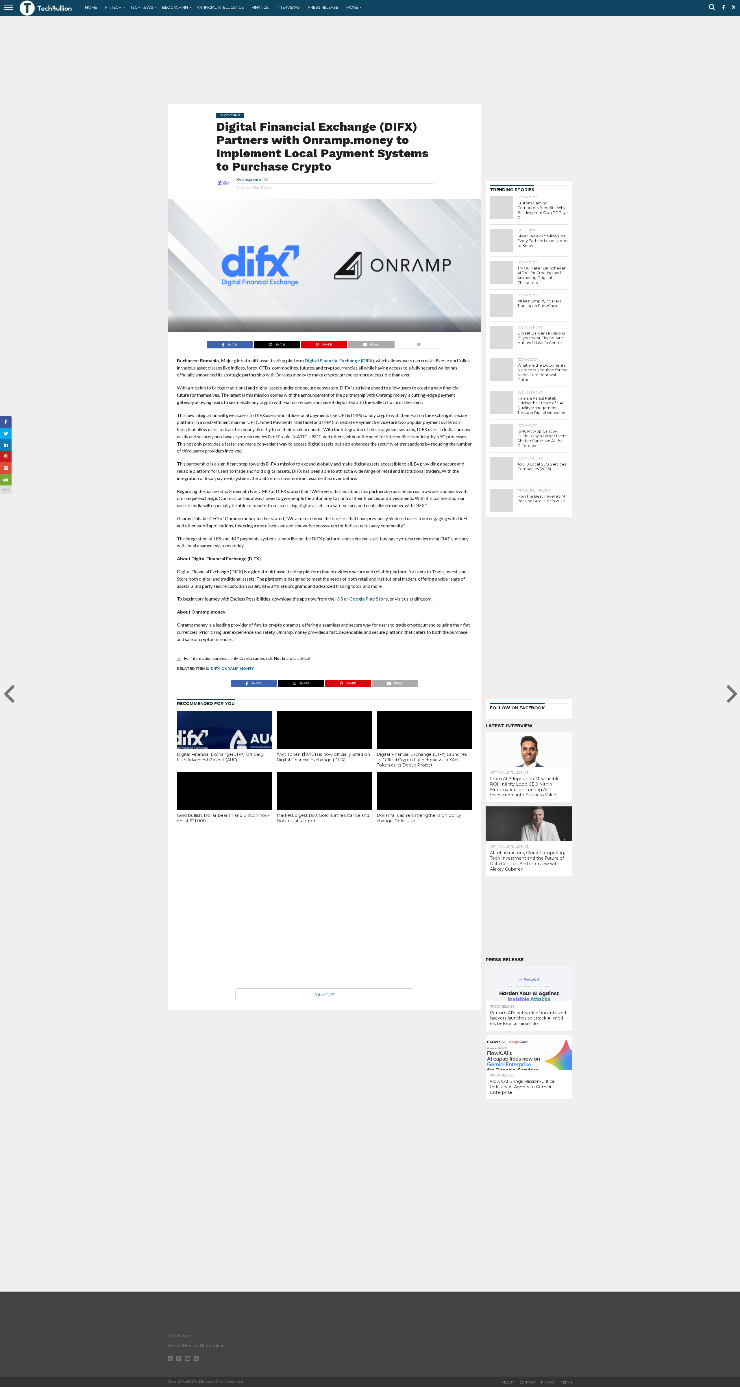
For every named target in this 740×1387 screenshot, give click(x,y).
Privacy (548, 1382)
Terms (566, 1382)
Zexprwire (251, 179)
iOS (339, 598)
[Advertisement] (370, 59)
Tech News (141, 7)
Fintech (113, 7)
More (352, 7)
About (508, 1382)
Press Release (323, 7)
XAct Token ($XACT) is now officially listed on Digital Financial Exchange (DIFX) (323, 757)
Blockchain (175, 7)
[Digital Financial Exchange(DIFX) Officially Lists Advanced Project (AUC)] (224, 740)
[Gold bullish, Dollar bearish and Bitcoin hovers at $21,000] (224, 801)
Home (91, 7)
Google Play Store (368, 598)
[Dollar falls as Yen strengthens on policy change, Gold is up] (424, 801)
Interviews (288, 7)
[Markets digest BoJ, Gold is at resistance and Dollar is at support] (324, 801)
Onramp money (237, 668)
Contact (527, 1382)
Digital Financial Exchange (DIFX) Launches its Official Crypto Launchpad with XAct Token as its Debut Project (422, 760)
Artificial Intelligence (220, 7)
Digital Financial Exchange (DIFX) (339, 360)
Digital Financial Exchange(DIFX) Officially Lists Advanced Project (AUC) (220, 757)
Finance (260, 7)
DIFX (215, 668)
